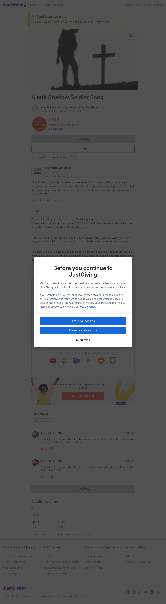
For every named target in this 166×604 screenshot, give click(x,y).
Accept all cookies (83, 321)
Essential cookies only (83, 330)
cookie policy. (88, 306)
